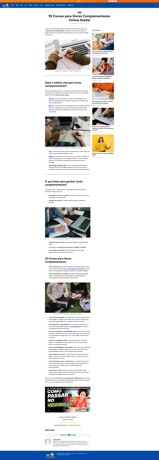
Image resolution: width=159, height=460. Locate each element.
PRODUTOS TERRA (112, 1)
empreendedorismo (75, 326)
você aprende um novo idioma (75, 269)
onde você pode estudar (62, 95)
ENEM (17, 5)
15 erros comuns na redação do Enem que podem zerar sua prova (102, 52)
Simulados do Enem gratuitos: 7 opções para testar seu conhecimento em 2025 (102, 128)
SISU (22, 5)
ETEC (41, 5)
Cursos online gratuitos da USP (57, 165)
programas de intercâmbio (65, 247)
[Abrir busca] (156, 5)
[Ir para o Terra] (79, 1)
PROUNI (30, 5)
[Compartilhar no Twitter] (72, 435)
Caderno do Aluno (50, 5)
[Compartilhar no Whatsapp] (74, 435)
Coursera (51, 99)
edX (50, 151)
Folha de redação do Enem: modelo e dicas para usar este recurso (102, 102)
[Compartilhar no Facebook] (69, 435)
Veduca (51, 156)
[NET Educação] (5, 6)
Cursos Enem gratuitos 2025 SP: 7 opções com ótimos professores (102, 77)
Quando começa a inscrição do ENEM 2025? (102, 154)
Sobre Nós (70, 5)
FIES (26, 5)
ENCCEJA (36, 5)
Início (12, 5)
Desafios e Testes (61, 5)
